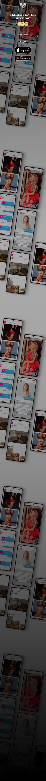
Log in (23, 41)
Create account (23, 34)
